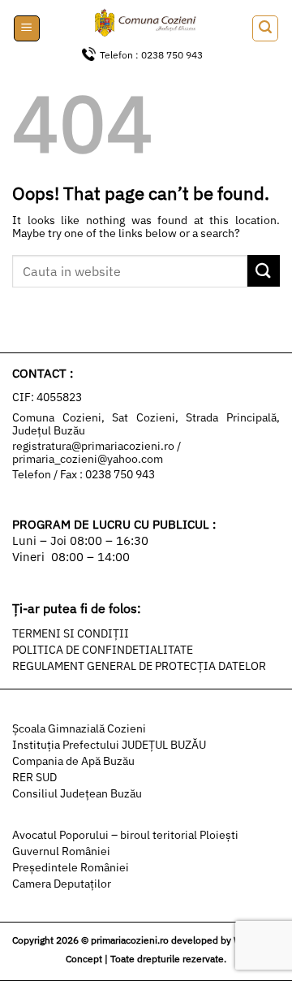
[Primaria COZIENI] (146, 23)
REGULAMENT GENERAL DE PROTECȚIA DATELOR (139, 666)
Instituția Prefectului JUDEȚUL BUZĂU (109, 744)
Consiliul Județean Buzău (77, 793)
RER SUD (34, 777)
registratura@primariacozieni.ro (94, 446)
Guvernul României (61, 851)
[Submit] (263, 271)
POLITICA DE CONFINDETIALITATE (102, 649)
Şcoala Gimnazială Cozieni (79, 728)
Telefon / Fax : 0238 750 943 (83, 474)
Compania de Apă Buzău (73, 761)
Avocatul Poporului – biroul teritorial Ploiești (125, 835)
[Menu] (27, 28)
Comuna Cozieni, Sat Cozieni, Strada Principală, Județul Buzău (146, 424)
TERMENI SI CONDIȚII (70, 633)
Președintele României (70, 867)
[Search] (265, 28)
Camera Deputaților (61, 883)
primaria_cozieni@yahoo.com (87, 459)
